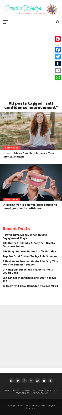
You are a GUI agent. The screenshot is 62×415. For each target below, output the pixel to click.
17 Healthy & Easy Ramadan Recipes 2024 (30, 286)
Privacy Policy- (41, 393)
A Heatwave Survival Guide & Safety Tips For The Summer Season (30, 263)
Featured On (22, 393)
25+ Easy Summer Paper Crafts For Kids (29, 251)
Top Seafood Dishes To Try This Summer (30, 256)
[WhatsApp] (57, 77)
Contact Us (28, 390)
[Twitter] (57, 56)
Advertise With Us (48, 390)
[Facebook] (57, 49)
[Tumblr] (57, 63)
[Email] (57, 70)
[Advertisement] (31, 58)
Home (6, 390)
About (16, 390)
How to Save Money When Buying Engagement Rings (25, 236)
